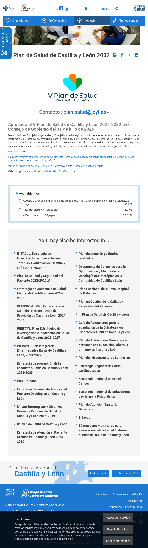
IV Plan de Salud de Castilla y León (42, 424)
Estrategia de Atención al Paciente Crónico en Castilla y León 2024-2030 (42, 437)
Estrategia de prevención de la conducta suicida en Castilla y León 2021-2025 (42, 367)
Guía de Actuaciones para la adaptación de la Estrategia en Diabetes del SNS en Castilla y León (104, 327)
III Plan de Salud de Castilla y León (104, 314)
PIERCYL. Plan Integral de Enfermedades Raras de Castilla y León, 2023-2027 (41, 350)
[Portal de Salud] (139, 7)
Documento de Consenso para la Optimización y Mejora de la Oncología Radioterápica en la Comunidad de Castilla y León (102, 273)
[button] (98, 473)
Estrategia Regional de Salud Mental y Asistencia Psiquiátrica (105, 394)
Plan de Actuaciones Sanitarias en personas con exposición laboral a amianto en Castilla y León (104, 344)
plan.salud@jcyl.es (85, 112)
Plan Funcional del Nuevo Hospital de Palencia (104, 291)
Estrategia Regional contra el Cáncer (100, 381)
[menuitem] (20, 21)
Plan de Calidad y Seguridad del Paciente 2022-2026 (40, 278)
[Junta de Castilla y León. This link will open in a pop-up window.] (27, 7)
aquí (77, 531)
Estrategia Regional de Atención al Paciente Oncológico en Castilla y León (42, 393)
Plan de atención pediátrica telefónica (99, 256)
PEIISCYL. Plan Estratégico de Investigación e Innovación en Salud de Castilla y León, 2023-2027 (43, 333)
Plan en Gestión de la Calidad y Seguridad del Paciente (101, 304)
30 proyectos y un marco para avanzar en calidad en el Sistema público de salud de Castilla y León (104, 430)
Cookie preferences (118, 541)
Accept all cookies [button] (118, 517)
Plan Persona (27, 381)
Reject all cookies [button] (118, 529)
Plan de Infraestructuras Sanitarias (104, 358)
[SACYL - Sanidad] (8, 7)
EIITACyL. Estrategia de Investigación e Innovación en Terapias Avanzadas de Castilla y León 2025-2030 (41, 260)
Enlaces (84, 417)
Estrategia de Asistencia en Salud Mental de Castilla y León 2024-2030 (41, 293)
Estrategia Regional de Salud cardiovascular (100, 368)
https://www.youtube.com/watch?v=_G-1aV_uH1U (44, 171)
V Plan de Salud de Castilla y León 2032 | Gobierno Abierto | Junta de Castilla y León (54, 166)
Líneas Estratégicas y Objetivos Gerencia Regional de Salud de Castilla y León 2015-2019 (39, 411)
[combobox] (106, 8)
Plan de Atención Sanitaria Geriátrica (98, 407)
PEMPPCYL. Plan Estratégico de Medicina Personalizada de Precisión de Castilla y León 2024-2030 (42, 313)
